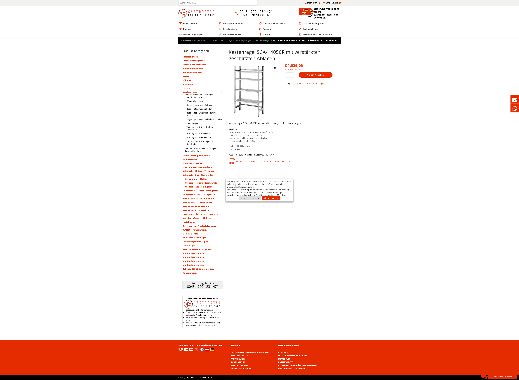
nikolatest (187, 84)
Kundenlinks (238, 362)
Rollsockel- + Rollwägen (194, 237)
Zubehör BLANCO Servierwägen (198, 269)
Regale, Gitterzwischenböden (199, 109)
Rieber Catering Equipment (196, 155)
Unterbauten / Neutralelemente (199, 226)
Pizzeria (186, 88)
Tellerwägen (188, 245)
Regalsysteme (200, 40)
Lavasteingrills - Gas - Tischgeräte (200, 214)
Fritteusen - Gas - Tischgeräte (198, 186)
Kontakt (283, 352)
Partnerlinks (238, 359)
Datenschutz (285, 362)
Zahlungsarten (239, 355)
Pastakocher (188, 222)
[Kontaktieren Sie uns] (514, 100)
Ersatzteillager (240, 365)
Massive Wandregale (196, 97)
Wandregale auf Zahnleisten (199, 133)
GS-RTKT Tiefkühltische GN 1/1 (198, 249)
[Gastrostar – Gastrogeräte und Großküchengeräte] (197, 13)
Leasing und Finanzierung (292, 355)
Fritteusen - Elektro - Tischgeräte (199, 183)
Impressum (284, 359)
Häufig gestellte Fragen (291, 368)
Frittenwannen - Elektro (194, 179)
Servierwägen (189, 273)
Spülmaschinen (190, 159)
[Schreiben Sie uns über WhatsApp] (514, 109)
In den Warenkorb (316, 75)
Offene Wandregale (195, 101)
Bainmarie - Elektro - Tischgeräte (199, 171)
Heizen (185, 76)
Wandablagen (192, 123)
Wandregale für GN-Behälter (199, 137)
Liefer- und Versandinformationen (250, 352)
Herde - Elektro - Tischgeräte (197, 202)
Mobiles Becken (190, 233)
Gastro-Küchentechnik (194, 64)
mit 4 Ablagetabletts (193, 261)
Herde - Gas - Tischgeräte (195, 210)
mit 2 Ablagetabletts (193, 253)
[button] (275, 68)
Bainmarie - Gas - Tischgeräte (197, 175)
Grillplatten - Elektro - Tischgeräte (200, 190)
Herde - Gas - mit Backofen (196, 206)
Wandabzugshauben (192, 163)
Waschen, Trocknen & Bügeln (197, 167)
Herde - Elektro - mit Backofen (198, 198)
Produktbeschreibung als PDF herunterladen (262, 161)
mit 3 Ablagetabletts (193, 257)
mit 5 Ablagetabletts (193, 265)
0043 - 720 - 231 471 (256, 11)
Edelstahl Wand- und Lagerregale (223, 40)
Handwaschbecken (192, 72)
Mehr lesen (282, 194)
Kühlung (186, 80)
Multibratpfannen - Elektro (196, 218)
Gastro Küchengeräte (193, 60)
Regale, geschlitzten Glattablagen (255, 40)
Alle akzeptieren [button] (271, 198)
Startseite (185, 40)
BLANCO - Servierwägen (194, 230)
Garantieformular (241, 368)
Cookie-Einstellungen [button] (250, 198)
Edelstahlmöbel (190, 56)
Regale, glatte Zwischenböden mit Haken (204, 119)
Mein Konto (313, 2)
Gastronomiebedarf (192, 68)
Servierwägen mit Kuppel (195, 241)
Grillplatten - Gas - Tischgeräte (198, 194)
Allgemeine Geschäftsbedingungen (297, 365)
